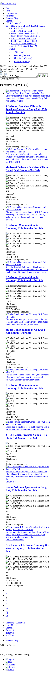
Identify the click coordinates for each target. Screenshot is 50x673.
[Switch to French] (10, 669)
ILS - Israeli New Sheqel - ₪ (23, 43)
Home (8, 8)
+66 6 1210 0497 (13, 23)
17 (7, 610)
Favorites (10, 16)
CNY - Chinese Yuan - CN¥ (23, 38)
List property (11, 13)
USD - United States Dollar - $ (24, 33)
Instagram (10, 633)
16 (7, 608)
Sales (8, 11)
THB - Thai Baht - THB (22, 31)
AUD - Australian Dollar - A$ (24, 46)
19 (7, 615)
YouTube (10, 635)
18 (7, 613)
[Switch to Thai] (9, 662)
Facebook (10, 630)
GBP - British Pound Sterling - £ (25, 36)
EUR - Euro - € (18, 28)
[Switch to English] (10, 659)
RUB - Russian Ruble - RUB (24, 41)
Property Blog (12, 18)
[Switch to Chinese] (10, 667)
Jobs (7, 638)
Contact (9, 21)
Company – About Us (15, 623)
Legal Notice (11, 625)
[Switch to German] (10, 664)
